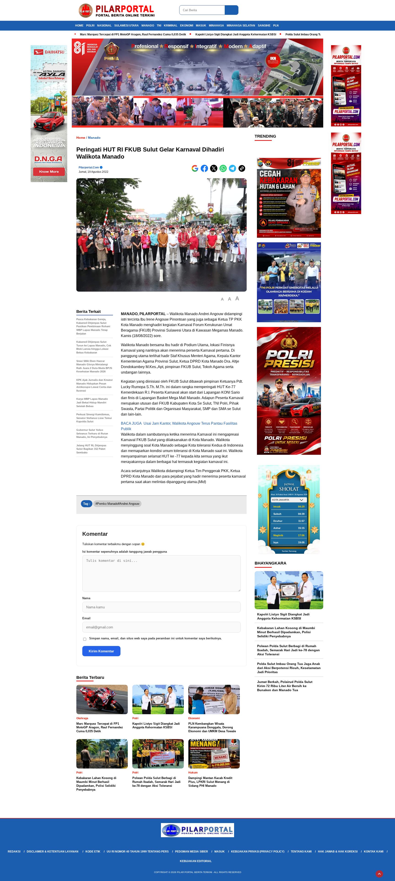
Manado (147, 25)
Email (86, 618)
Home (79, 25)
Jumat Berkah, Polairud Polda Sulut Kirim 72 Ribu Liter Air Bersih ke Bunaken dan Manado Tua (284, 686)
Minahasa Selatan (241, 25)
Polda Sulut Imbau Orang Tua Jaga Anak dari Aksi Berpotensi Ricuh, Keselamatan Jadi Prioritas (289, 668)
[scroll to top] (379, 874)
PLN (276, 25)
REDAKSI (14, 851)
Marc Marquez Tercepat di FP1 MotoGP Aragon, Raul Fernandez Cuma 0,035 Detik (133, 34)
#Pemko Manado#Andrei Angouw (117, 503)
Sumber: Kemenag (289, 551)
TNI (159, 25)
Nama (86, 598)
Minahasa (216, 25)
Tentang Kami (301, 851)
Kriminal (170, 25)
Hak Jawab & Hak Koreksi (338, 851)
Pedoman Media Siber (191, 851)
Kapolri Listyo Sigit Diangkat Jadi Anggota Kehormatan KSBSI (235, 34)
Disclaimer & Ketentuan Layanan (53, 851)
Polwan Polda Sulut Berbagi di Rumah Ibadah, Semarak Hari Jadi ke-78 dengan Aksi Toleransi (288, 650)
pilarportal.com (89, 167)
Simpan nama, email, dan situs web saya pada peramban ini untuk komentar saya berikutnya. (155, 638)
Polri (90, 25)
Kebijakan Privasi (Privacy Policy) (257, 851)
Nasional (104, 25)
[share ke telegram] (233, 171)
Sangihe (264, 25)
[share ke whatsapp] (224, 171)
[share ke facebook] (205, 171)
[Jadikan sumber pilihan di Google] (196, 171)
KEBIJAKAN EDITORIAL (196, 861)
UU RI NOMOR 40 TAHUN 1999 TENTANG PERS (138, 851)
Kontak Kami (373, 851)
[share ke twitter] (214, 171)
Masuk (201, 25)
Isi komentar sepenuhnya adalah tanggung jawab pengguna (124, 551)
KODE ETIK (92, 851)
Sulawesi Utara (126, 25)
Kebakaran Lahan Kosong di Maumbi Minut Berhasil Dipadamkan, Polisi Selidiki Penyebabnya (286, 632)
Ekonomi (186, 25)
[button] (222, 299)
